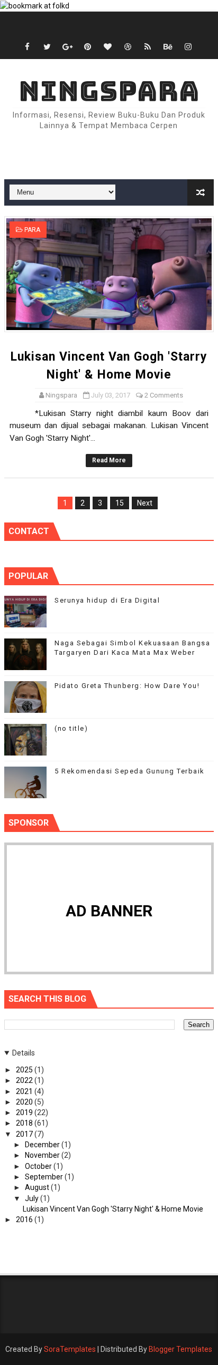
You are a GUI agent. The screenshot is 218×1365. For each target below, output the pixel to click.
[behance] (168, 47)
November (43, 1155)
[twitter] (47, 47)
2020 (25, 1102)
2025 (25, 1070)
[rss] (148, 47)
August (38, 1187)
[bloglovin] (107, 47)
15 (119, 503)
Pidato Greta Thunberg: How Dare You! (91, 25)
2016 (25, 1219)
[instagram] (188, 47)
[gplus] (67, 47)
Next (144, 503)
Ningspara (109, 91)
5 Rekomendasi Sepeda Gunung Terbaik (129, 771)
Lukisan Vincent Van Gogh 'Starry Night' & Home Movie (113, 1209)
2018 (25, 1123)
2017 (25, 1134)
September (45, 1177)
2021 (25, 1091)
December (43, 1144)
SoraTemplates (70, 1349)
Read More (109, 460)
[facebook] (27, 47)
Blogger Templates (180, 1349)
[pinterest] (87, 47)
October (39, 1166)
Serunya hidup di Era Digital (107, 600)
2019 (25, 1112)
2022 (25, 1080)
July (32, 1198)
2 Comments (163, 395)
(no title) (71, 728)
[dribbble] (127, 47)
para (32, 230)
